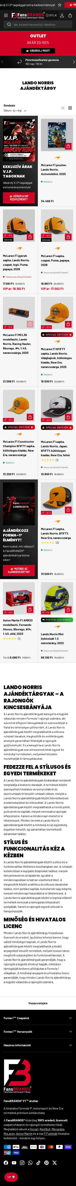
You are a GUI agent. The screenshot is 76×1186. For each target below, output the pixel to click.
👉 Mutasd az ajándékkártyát (19, 570)
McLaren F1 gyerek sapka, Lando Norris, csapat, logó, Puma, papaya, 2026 (16, 262)
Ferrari (34, 1129)
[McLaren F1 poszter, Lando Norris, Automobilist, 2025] (57, 135)
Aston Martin (24, 1133)
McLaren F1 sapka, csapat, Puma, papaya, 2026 (55, 260)
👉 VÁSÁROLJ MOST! (38, 50)
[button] (70, 15)
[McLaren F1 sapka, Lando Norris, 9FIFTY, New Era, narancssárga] (57, 498)
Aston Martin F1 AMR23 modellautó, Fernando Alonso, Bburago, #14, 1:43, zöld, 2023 (18, 626)
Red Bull (45, 1129)
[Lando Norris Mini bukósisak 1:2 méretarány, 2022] (57, 598)
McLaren (9, 1133)
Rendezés (9, 105)
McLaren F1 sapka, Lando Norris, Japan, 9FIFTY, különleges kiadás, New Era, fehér (55, 448)
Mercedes (58, 1129)
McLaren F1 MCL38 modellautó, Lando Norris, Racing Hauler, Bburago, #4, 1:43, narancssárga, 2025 (17, 343)
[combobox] (38, 24)
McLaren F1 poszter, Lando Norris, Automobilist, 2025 (54, 169)
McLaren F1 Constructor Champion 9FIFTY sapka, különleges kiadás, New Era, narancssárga (19, 448)
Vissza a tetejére (38, 1003)
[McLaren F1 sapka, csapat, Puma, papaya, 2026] (57, 225)
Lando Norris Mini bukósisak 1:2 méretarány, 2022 (52, 638)
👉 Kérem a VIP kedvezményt (19, 198)
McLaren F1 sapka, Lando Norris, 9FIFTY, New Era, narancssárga (56, 533)
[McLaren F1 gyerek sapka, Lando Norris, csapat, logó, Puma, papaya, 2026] (19, 225)
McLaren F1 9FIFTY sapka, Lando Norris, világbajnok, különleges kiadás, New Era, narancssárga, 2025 (56, 358)
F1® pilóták (50, 1133)
